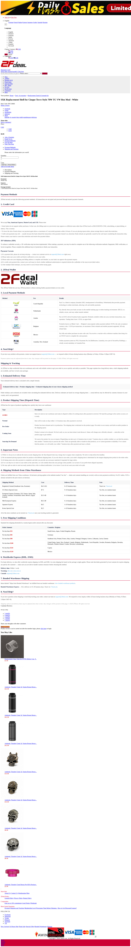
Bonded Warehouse (41, 926)
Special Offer (9, 84)
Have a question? (6, 122)
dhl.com (10, 571)
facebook (7, 109)
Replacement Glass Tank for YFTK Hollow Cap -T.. (21, 659)
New (6, 77)
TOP (2, 945)
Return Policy (27, 898)
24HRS (7, 78)
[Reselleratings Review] (95, 937)
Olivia (3, 943)
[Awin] (41, 937)
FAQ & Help (9, 142)
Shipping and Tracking (11, 149)
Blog (6, 92)
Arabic (35, 22)
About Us (8, 893)
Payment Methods (10, 141)
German (10, 22)
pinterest (7, 114)
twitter (6, 110)
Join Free (14, 17)
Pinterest (7, 920)
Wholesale (33, 903)
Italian (20, 22)
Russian (45, 22)
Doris (2, 940)
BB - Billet (8, 85)
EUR (11, 53)
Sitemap (49, 926)
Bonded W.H (9, 80)
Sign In (7, 17)
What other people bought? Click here (12, 71)
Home (11, 95)
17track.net (108, 486)
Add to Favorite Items (7, 166)
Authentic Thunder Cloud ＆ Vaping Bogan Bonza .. (21, 687)
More (6, 115)
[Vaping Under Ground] (56, 937)
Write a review (5, 105)
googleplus (8, 112)
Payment (7, 908)
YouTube (7, 921)
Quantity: (3, 155)
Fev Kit (7, 87)
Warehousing (22, 893)
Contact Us (14, 893)
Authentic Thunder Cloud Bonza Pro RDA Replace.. (21, 884)
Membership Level (30, 908)
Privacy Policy (18, 898)
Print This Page (9, 144)
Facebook (8, 915)
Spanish (39, 22)
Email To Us (8, 139)
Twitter (7, 918)
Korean (24, 22)
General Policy (9, 898)
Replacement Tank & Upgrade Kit (38, 95)
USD (19, 49)
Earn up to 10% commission (13, 903)
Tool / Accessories (20, 95)
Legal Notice (26, 903)
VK (6, 923)
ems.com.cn (17, 571)
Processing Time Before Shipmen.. (46, 908)
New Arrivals (5, 926)
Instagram (8, 916)
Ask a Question (9, 137)
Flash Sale (22, 926)
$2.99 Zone (8, 89)
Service (3, 942)
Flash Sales (8, 82)
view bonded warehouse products (65, 583)
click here (43, 628)
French (16, 22)
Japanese (30, 22)
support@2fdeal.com (57, 254)
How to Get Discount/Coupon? (67, 908)
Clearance (8, 90)
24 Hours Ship (14, 926)
